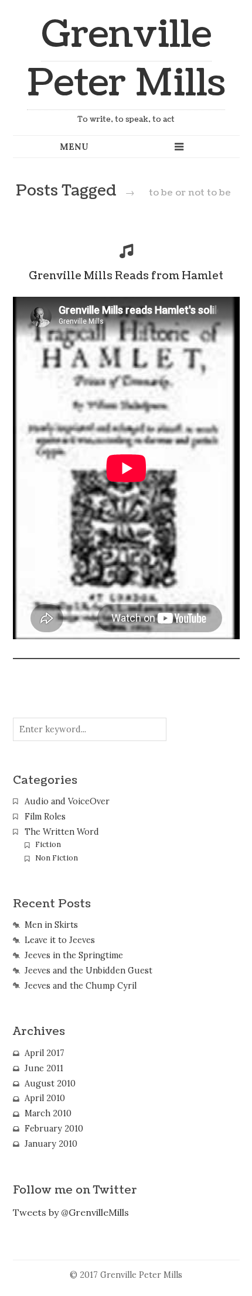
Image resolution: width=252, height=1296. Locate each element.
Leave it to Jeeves (60, 940)
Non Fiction (56, 858)
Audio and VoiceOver (67, 801)
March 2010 (48, 1113)
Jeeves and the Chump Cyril (81, 985)
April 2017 (44, 1053)
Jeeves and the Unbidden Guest (88, 970)
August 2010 (50, 1083)
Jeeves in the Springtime (74, 955)
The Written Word (62, 832)
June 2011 (44, 1068)
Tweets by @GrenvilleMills (71, 1212)
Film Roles (45, 816)
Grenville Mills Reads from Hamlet (126, 276)
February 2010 (54, 1128)
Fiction (48, 844)
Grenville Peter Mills (126, 59)
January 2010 (51, 1144)
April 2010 (45, 1098)
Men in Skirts (51, 925)
